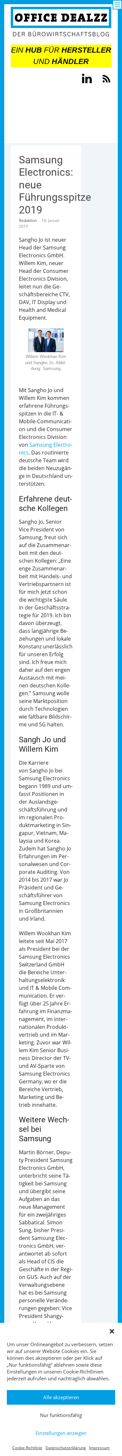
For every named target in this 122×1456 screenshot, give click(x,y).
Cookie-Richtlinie (27, 1447)
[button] (112, 1331)
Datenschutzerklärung (66, 1447)
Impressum (99, 1447)
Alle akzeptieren (61, 1397)
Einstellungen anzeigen (61, 1433)
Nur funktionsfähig (61, 1415)
